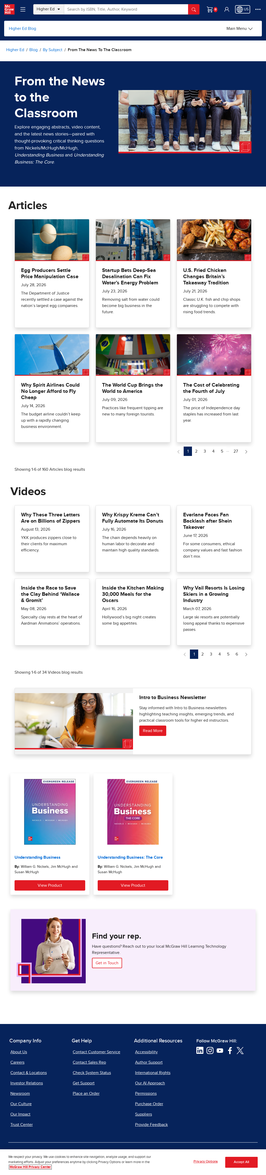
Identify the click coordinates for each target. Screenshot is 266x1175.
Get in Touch (107, 963)
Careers (17, 1062)
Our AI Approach (150, 1083)
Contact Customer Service (96, 1052)
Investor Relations (26, 1083)
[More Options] (258, 9)
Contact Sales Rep (89, 1062)
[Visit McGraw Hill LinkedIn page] (199, 1050)
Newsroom (20, 1093)
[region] (133, 1162)
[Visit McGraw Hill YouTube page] (219, 1050)
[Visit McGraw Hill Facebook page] (230, 1050)
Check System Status (92, 1073)
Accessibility (146, 1052)
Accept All (241, 1162)
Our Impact (20, 1114)
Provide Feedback (151, 1125)
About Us (18, 1052)
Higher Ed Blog (22, 28)
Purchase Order (149, 1104)
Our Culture (21, 1104)
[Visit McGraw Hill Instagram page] (210, 1050)
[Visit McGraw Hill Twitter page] (240, 1050)
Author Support (149, 1062)
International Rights (152, 1073)
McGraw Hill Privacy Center (30, 1167)
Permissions (146, 1093)
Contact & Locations (28, 1073)
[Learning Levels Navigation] (23, 9)
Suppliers (143, 1114)
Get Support (84, 1083)
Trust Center (21, 1125)
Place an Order (86, 1093)
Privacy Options (206, 1161)
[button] (227, 9)
